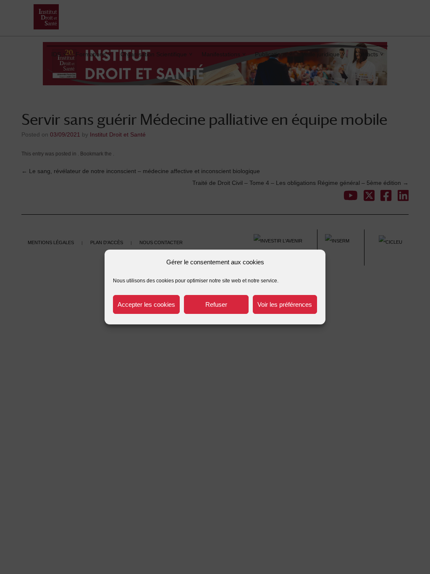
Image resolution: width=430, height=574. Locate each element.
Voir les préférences (284, 304)
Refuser (216, 304)
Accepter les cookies (146, 304)
